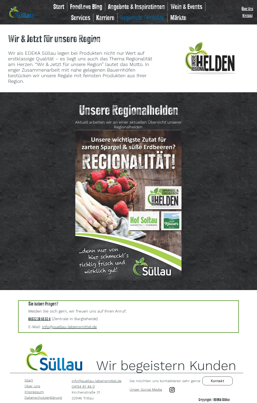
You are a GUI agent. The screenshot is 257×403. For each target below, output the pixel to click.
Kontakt (248, 15)
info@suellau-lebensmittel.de (69, 326)
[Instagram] (172, 389)
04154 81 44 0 (83, 386)
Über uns (32, 386)
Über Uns (247, 8)
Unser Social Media (146, 389)
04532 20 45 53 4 (39, 318)
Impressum (34, 392)
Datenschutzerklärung (43, 397)
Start (28, 380)
